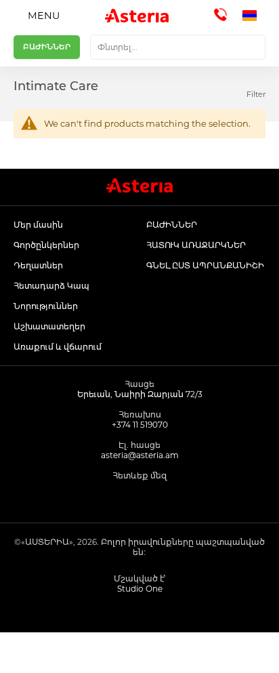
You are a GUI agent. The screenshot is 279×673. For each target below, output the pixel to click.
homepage (35, 652)
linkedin (170, 498)
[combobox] (177, 47)
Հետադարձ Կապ (51, 286)
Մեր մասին (38, 225)
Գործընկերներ (46, 245)
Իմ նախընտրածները (174, 652)
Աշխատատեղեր (49, 326)
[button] (253, 15)
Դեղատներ (38, 265)
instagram (139, 498)
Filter (255, 94)
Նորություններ (46, 306)
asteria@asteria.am (140, 455)
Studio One (140, 589)
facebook (109, 498)
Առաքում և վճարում (58, 347)
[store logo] (136, 15)
